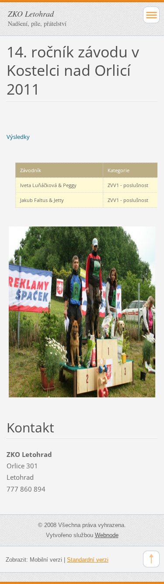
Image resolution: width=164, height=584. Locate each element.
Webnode (107, 535)
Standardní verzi (87, 559)
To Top (151, 559)
